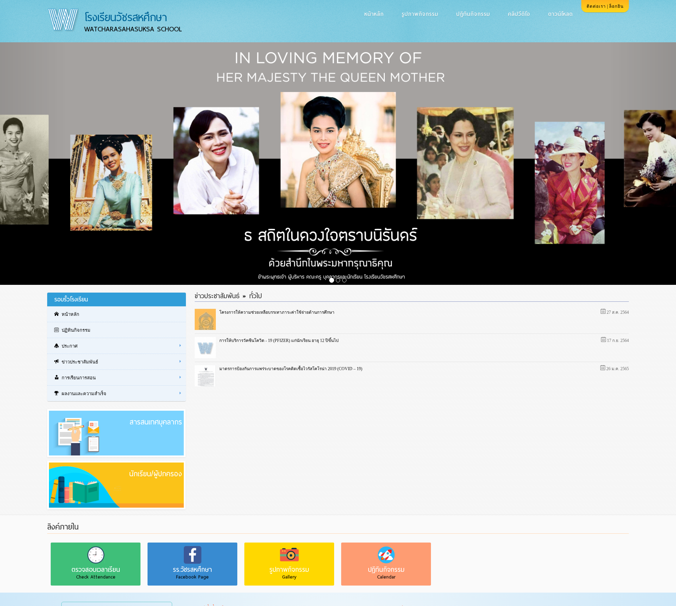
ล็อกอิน (616, 6)
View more (109, 440)
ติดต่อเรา (596, 6)
